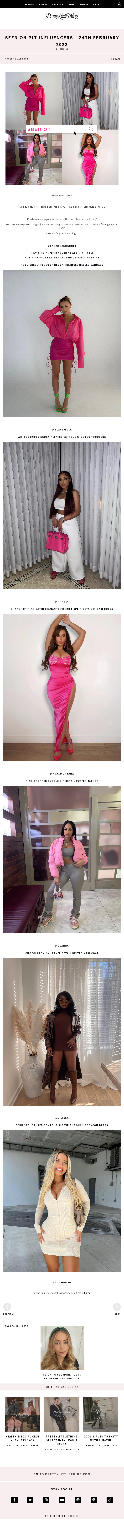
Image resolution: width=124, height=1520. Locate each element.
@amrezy (62, 601)
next (118, 1314)
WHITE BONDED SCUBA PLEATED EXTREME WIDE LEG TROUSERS (62, 437)
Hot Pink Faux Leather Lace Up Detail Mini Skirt (62, 257)
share (117, 59)
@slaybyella (62, 429)
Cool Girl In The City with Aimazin (101, 1438)
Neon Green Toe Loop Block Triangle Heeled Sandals (62, 265)
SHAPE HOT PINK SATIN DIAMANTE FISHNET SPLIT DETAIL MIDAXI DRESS (62, 609)
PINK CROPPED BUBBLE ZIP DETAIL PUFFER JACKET (62, 781)
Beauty (43, 4)
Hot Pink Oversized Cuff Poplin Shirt (61, 253)
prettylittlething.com (68, 1474)
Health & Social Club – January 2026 (22, 1438)
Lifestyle (57, 4)
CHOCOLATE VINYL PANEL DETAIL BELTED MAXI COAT (62, 953)
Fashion (29, 4)
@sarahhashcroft (62, 246)
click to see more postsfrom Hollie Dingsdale (62, 1376)
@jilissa (62, 1118)
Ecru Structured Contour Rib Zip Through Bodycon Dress (62, 1125)
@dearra (62, 945)
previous (7, 1314)
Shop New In (62, 1282)
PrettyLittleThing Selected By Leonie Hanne (62, 1440)
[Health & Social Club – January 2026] (22, 1414)
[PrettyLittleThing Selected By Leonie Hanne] (61, 1414)
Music (71, 4)
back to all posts (18, 59)
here (87, 1293)
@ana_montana (62, 773)
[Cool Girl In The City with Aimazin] (100, 1414)
